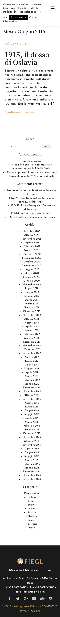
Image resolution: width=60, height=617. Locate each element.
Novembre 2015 (32, 437)
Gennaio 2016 (32, 429)
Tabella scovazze (31, 161)
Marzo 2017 (31, 376)
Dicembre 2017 (31, 342)
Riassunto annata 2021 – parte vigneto (32, 176)
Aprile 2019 (31, 300)
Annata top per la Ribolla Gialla (31, 168)
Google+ (26, 598)
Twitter (17, 598)
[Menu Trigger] (52, 6)
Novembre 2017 (32, 346)
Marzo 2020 (31, 273)
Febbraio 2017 (32, 380)
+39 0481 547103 (18, 587)
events (32, 505)
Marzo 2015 (31, 460)
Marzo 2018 (32, 330)
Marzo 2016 (32, 422)
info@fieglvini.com (34, 592)
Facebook (9, 598)
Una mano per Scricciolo (38, 213)
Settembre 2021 (32, 239)
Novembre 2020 (31, 258)
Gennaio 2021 (32, 250)
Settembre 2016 (32, 399)
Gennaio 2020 (32, 281)
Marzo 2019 (32, 304)
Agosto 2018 (31, 323)
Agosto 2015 (32, 449)
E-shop (32, 497)
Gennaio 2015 (31, 468)
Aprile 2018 (31, 326)
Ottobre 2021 (32, 235)
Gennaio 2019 (32, 307)
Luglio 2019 (31, 288)
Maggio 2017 (31, 368)
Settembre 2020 (31, 265)
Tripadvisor (42, 598)
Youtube (34, 598)
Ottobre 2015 (32, 441)
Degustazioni (31, 493)
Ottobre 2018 (32, 319)
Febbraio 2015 (32, 464)
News (31, 508)
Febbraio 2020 (31, 277)
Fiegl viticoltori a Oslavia (30, 561)
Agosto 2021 (31, 242)
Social (31, 520)
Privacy (24, 611)
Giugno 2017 (32, 365)
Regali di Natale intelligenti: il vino (32, 165)
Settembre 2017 (32, 353)
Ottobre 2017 (32, 349)
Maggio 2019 (31, 296)
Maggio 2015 (31, 456)
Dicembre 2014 (31, 471)
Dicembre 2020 (32, 254)
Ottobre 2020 (32, 262)
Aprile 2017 (31, 372)
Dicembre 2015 (31, 433)
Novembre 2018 (32, 315)
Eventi (31, 501)
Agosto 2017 (32, 357)
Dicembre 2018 (31, 311)
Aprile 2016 (31, 418)
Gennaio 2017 (31, 384)
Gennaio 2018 (32, 338)
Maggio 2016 (31, 414)
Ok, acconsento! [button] (18, 17)
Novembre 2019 (32, 284)
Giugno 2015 (32, 452)
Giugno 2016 (32, 410)
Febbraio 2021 (32, 246)
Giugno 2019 (32, 292)
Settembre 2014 (32, 479)
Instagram (50, 598)
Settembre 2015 (32, 445)
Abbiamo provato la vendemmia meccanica (32, 172)
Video (31, 528)
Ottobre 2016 (32, 395)
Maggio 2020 (32, 269)
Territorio (31, 524)
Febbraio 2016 (32, 426)
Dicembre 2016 (31, 387)
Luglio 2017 (31, 361)
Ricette (32, 512)
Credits (35, 611)
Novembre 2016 (32, 391)
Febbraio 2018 (32, 334)
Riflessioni (31, 516)
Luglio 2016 (31, 407)
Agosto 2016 (31, 403)
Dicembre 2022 (32, 231)
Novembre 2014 (32, 475)
